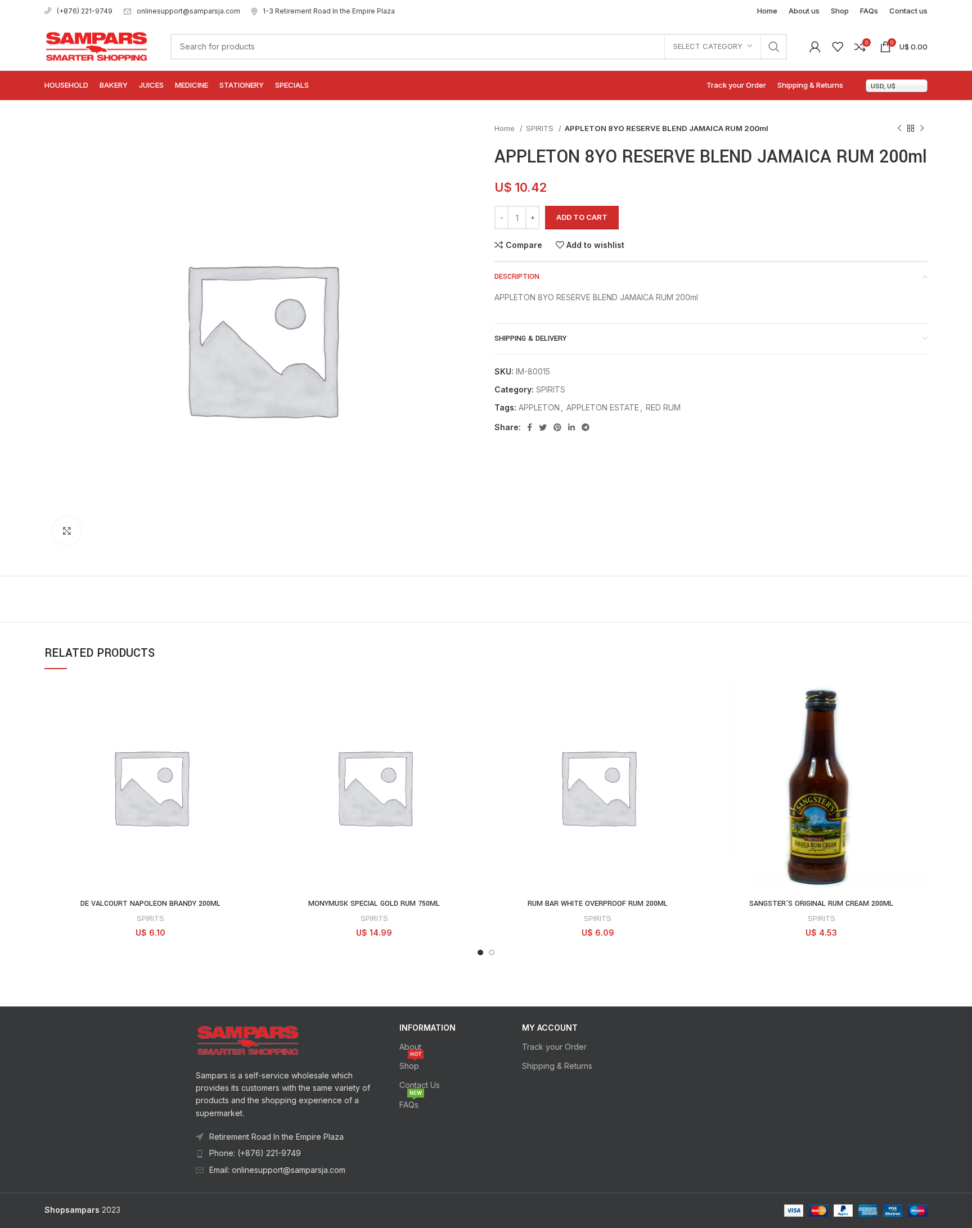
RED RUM (663, 407)
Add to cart (582, 217)
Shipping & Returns (557, 1066)
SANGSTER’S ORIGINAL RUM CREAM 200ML (821, 904)
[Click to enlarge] (67, 531)
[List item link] (284, 1153)
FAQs (410, 1102)
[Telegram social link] (585, 427)
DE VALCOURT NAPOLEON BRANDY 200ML (150, 904)
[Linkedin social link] (571, 427)
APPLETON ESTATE (602, 407)
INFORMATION (427, 1027)
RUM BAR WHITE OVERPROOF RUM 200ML (598, 904)
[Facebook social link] (530, 427)
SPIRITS (541, 128)
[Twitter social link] (543, 427)
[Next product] (922, 128)
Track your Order (554, 1046)
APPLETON (539, 407)
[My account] (815, 46)
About (410, 1046)
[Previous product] (899, 128)
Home (505, 128)
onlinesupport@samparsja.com (188, 11)
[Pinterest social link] (557, 427)
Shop (410, 1064)
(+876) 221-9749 (84, 11)
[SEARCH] (774, 47)
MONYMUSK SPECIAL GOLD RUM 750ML (374, 904)
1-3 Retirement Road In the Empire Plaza (329, 11)
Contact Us (419, 1085)
